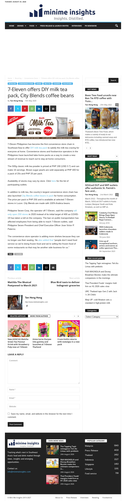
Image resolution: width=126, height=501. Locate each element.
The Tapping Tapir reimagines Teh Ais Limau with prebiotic (101, 265)
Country (56, 84)
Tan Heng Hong (16, 101)
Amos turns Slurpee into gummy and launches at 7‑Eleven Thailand (42, 343)
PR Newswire (91, 26)
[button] (116, 25)
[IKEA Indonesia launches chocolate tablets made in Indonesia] (91, 230)
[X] (18, 109)
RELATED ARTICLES (18, 316)
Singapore (89, 464)
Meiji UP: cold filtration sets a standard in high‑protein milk (98, 301)
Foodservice (107, 497)
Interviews (77, 26)
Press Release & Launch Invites (54, 26)
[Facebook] (11, 109)
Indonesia (89, 460)
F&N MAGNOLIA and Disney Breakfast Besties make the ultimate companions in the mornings (101, 274)
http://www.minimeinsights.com (36, 302)
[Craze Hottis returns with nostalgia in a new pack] (68, 328)
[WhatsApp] (32, 109)
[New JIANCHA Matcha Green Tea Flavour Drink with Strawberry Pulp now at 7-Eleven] (19, 328)
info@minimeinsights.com (19, 472)
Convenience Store (31, 78)
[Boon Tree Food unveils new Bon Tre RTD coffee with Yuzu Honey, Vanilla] (102, 118)
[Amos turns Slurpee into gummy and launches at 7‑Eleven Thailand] (44, 328)
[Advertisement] (63, 52)
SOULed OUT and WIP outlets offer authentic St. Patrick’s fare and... (101, 188)
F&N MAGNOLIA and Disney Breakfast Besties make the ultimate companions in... (69, 464)
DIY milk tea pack (39, 148)
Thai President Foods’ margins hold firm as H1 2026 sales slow (101, 285)
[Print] (53, 109)
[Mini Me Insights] (63, 12)
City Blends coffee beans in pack (37, 195)
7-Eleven (18, 254)
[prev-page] (74, 316)
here (53, 181)
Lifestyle (89, 469)
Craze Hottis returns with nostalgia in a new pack (68, 342)
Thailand (89, 455)
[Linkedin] (39, 109)
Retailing (18, 78)
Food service (90, 473)
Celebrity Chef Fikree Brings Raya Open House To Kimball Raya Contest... (108, 216)
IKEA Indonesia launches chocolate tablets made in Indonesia (107, 230)
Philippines (67, 84)
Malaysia (89, 446)
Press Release (91, 450)
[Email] (46, 109)
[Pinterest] (25, 109)
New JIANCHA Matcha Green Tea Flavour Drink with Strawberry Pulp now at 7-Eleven (18, 343)
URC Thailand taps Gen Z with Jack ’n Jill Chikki (101, 293)
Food (31, 26)
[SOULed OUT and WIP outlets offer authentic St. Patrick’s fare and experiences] (102, 171)
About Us (59, 497)
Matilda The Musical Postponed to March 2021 (22, 284)
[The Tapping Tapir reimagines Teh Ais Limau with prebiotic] (52, 449)
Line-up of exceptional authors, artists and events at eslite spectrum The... (108, 244)
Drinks (20, 26)
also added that (46, 240)
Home (11, 26)
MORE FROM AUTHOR (39, 316)
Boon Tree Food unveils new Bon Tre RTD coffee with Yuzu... (100, 98)
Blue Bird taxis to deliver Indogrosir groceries (65, 284)
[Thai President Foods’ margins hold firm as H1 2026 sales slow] (52, 479)
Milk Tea (47, 84)
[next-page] (78, 316)
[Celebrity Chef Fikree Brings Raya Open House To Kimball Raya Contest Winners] (91, 216)
